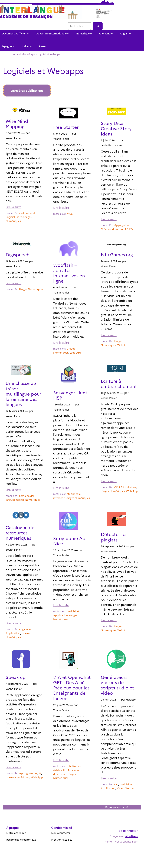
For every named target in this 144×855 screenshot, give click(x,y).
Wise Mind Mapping (17, 123)
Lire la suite (13, 207)
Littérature (129, 487)
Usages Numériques (31, 289)
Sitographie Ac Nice (69, 540)
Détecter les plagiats (114, 536)
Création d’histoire (112, 229)
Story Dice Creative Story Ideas (116, 128)
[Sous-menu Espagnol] (14, 46)
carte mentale (27, 213)
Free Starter (66, 127)
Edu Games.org (117, 254)
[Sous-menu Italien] (31, 46)
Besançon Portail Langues (47, 26)
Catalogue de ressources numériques (20, 532)
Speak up (16, 677)
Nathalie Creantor (112, 145)
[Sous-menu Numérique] (91, 33)
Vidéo (120, 788)
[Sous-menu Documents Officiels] (28, 33)
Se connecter (128, 830)
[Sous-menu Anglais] (130, 33)
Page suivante (116, 807)
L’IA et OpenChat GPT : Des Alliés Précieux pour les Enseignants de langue (72, 687)
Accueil (17, 54)
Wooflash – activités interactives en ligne (69, 272)
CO (116, 784)
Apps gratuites (123, 225)
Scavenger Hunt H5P (70, 395)
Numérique (29, 54)
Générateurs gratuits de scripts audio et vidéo (117, 685)
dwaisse (131, 699)
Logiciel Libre (14, 217)
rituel (70, 213)
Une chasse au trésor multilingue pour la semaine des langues (23, 393)
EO (131, 229)
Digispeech (18, 254)
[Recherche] (98, 26)
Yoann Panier (14, 138)
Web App (76, 352)
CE (116, 487)
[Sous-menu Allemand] (112, 33)
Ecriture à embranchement (119, 383)
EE (126, 229)
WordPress (131, 836)
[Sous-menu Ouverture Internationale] (68, 33)
